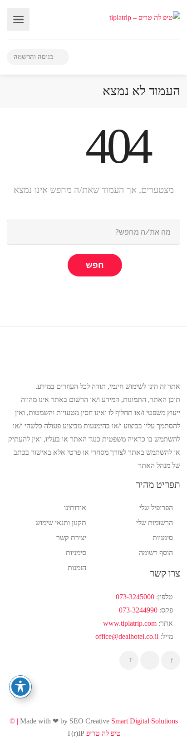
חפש (95, 265)
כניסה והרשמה (34, 56)
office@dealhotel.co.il (126, 636)
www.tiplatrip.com (130, 623)
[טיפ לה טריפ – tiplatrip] (144, 16)
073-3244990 (138, 610)
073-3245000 (135, 597)
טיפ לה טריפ (103, 733)
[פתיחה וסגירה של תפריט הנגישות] (20, 687)
